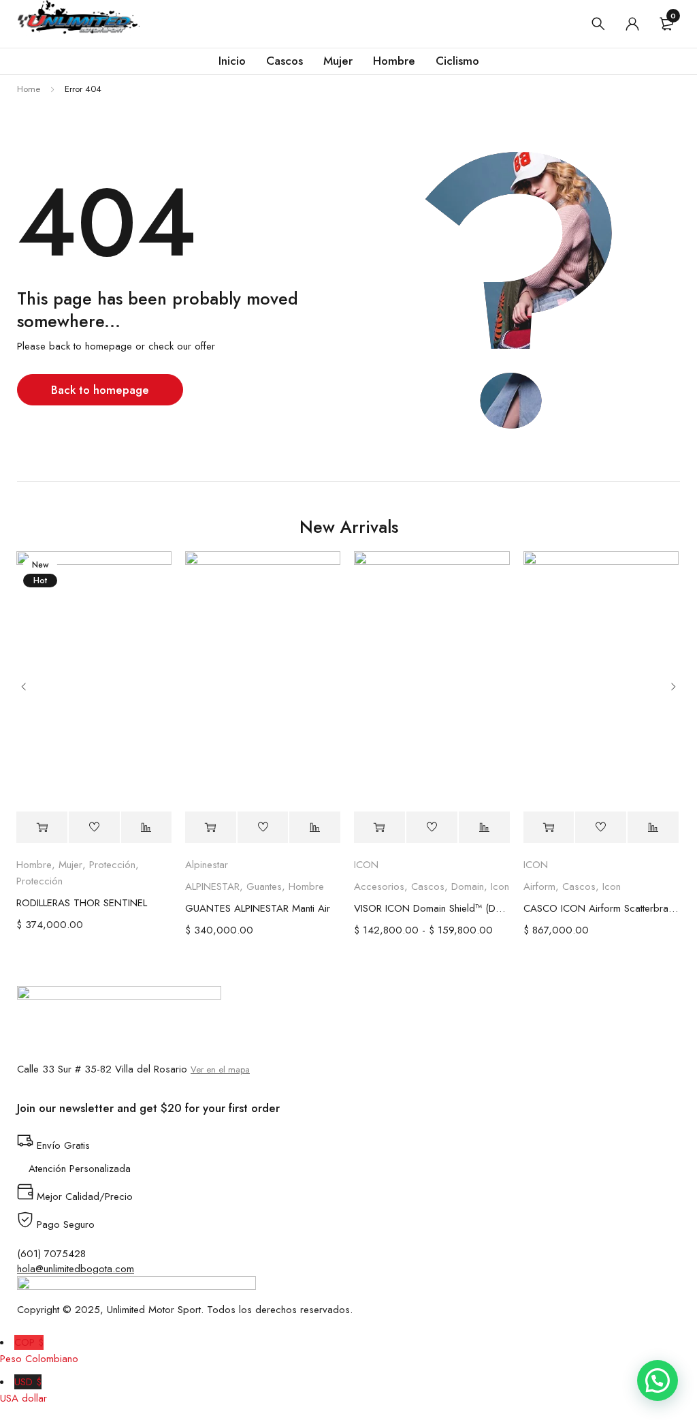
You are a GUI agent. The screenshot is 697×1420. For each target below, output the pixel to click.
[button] (657, 1380)
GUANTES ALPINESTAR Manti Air (257, 908)
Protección (112, 864)
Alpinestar (206, 864)
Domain (467, 886)
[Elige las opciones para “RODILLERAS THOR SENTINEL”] (41, 828)
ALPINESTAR (212, 886)
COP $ (39, 1350)
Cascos (427, 886)
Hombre (34, 864)
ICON (366, 864)
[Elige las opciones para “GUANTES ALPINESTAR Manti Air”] (210, 828)
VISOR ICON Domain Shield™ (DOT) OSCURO (432, 908)
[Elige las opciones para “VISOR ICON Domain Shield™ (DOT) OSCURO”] (379, 828)
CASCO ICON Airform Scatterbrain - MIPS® (601, 908)
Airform (539, 886)
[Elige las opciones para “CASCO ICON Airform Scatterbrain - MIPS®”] (548, 828)
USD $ (23, 1390)
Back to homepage (100, 390)
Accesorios (379, 886)
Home (28, 88)
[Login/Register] (632, 23)
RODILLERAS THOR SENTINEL (81, 902)
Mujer (70, 864)
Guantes (264, 886)
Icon (500, 886)
